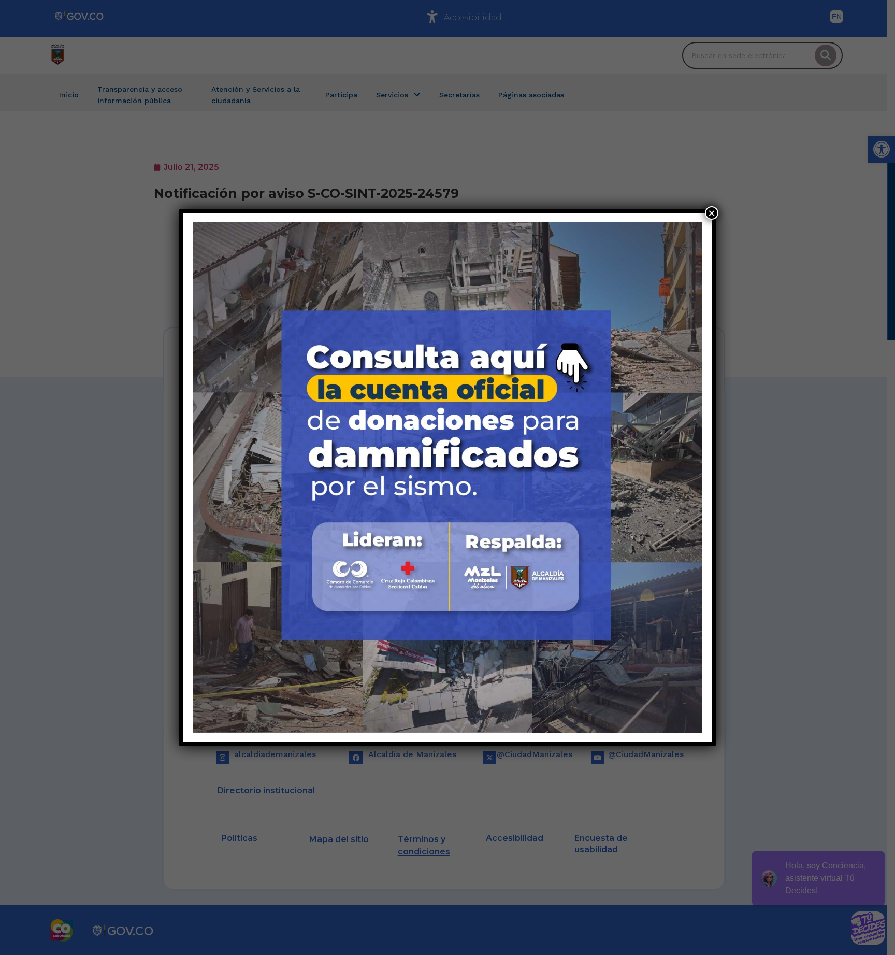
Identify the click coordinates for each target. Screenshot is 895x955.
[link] (448, 477)
